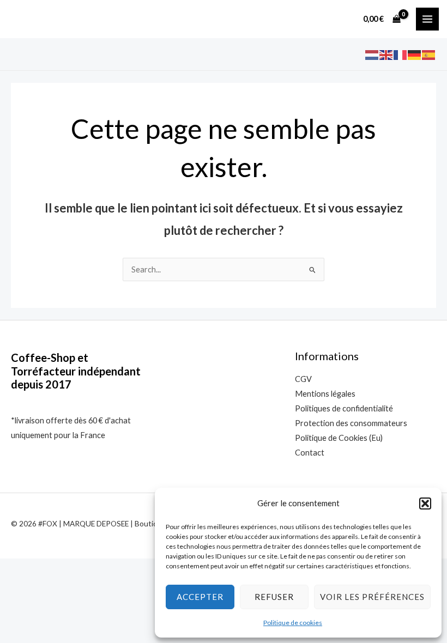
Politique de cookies (292, 622)
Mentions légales (325, 393)
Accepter (200, 597)
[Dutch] (372, 54)
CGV (303, 379)
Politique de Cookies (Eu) (339, 437)
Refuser (274, 597)
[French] (401, 54)
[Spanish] (429, 54)
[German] (415, 54)
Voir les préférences (372, 597)
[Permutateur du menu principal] (427, 19)
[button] (425, 503)
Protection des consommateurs (351, 423)
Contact (309, 452)
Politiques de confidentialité (344, 408)
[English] (386, 54)
